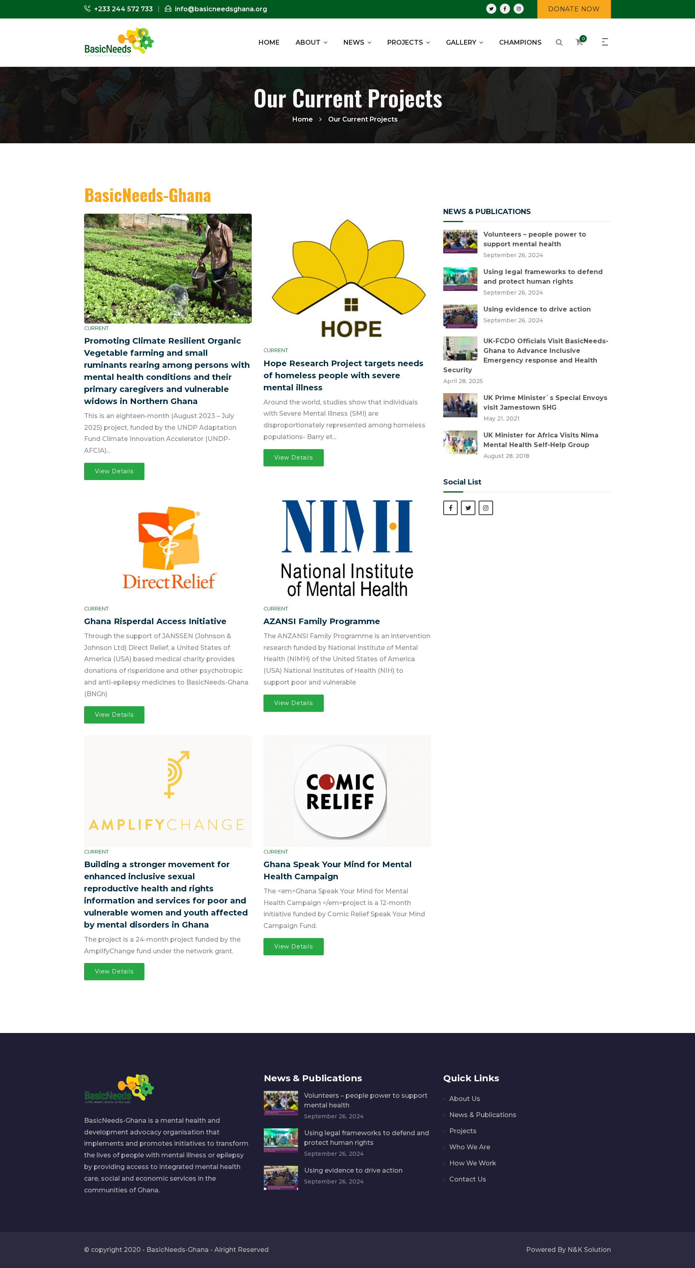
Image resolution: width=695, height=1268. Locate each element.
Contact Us (467, 1179)
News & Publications (482, 1115)
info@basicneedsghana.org (220, 9)
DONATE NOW (574, 9)
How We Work (472, 1163)
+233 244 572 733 (123, 9)
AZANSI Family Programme (321, 621)
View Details (114, 471)
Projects (463, 1131)
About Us (464, 1099)
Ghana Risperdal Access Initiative (155, 621)
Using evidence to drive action (537, 309)
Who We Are (469, 1147)
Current (96, 328)
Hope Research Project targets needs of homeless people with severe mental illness (343, 375)
